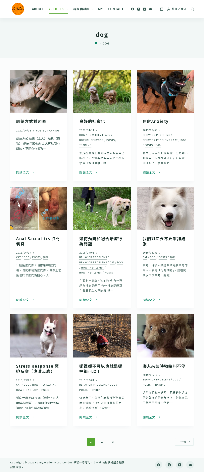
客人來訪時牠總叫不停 (164, 366)
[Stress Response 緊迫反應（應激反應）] (38, 335)
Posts (40, 130)
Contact (116, 9)
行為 (158, 145)
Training (53, 130)
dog (82, 134)
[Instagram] (138, 9)
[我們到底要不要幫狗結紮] (165, 208)
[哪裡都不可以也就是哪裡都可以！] (101, 335)
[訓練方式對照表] (38, 91)
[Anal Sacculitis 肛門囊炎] (38, 208)
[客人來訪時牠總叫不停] (165, 335)
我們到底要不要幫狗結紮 (164, 241)
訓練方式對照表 (31, 121)
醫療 (45, 257)
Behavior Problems (156, 134)
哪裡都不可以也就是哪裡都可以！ (100, 368)
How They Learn (99, 134)
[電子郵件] (150, 9)
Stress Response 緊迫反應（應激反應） (37, 368)
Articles (57, 9)
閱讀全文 (22, 172)
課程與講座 (81, 9)
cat (175, 140)
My (100, 9)
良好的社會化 (92, 121)
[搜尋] (192, 9)
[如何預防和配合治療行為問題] (101, 208)
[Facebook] (132, 9)
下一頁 (183, 441)
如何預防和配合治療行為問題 (100, 241)
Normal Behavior (91, 140)
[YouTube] (144, 9)
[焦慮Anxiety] (165, 91)
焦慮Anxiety (156, 121)
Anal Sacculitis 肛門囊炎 (38, 241)
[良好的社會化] (101, 91)
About (38, 9)
